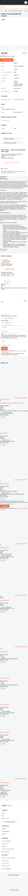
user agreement (5, 352)
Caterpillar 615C (4, 547)
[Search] (25, 7)
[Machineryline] (6, 11)
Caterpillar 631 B (4, 678)
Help (3, 815)
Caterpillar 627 (4, 652)
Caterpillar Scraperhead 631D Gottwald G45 (12, 403)
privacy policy (20, 350)
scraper (15, 69)
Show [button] (13, 275)
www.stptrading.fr (5, 283)
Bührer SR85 (3, 433)
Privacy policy (5, 843)
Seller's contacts (5, 818)
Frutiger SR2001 (4, 704)
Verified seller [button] (6, 261)
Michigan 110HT (4, 483)
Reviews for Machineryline (8, 849)
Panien (15, 63)
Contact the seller (6, 60)
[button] (26, 2)
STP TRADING (5, 260)
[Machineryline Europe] (10, 2)
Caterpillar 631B (4, 782)
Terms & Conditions (6, 841)
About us (4, 813)
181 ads (7, 262)
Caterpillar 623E (4, 600)
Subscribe (4, 506)
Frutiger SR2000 (4, 732)
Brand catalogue (6, 851)
